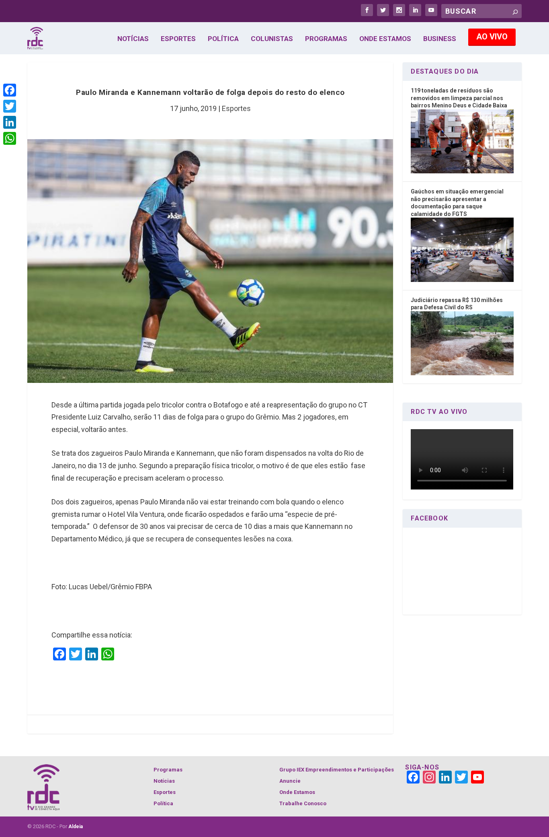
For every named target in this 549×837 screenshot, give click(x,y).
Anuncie (290, 781)
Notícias (133, 39)
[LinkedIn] (10, 122)
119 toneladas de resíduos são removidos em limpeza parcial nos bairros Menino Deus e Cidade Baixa (459, 98)
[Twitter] (10, 106)
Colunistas (272, 39)
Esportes (178, 39)
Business (439, 39)
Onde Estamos (385, 39)
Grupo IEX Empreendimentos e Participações (336, 770)
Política (223, 39)
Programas (326, 39)
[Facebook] (10, 90)
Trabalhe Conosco (302, 803)
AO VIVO (492, 36)
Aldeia (75, 826)
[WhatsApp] (10, 138)
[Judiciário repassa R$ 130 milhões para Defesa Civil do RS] (462, 373)
